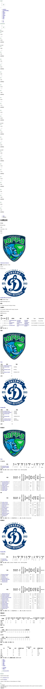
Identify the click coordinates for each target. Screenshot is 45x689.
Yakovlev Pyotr (4, 608)
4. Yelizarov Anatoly (6, 372)
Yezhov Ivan (4, 505)
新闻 (3, 11)
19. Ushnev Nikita (6, 366)
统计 (3, 18)
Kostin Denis (4, 558)
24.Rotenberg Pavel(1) (26, 325)
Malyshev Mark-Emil (5, 579)
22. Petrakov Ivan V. (6, 411)
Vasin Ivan (4, 576)
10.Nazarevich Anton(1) (11, 323)
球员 (3, 16)
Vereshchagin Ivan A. (5, 482)
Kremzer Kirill (4, 578)
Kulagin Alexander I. (5, 596)
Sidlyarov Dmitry (5, 605)
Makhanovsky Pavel (5, 513)
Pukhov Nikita (4, 602)
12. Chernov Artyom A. (7, 418)
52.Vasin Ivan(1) (12, 325)
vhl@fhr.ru (5, 679)
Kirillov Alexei (4, 485)
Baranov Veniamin (5, 574)
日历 (3, 14)
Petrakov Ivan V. (5, 601)
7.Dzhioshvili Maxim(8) (26, 323)
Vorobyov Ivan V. (5, 503)
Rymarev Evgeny (5, 514)
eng (3, 21)
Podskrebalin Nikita (5, 466)
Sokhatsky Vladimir (5, 467)
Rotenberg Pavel (5, 604)
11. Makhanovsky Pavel (7, 365)
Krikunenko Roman (5, 510)
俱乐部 (4, 15)
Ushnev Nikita (4, 490)
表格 (3, 17)
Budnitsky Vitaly (5, 575)
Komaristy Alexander (5, 594)
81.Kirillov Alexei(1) (26, 321)
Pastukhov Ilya (4, 487)
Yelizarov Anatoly (5, 484)
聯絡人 (7, 10)
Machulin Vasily (5, 580)
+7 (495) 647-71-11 (5, 677)
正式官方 (4, 9)
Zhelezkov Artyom (5, 507)
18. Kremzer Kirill (6, 413)
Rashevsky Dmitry (5, 603)
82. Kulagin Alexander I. (7, 412)
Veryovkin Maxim (5, 481)
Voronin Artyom (5, 504)
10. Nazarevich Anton (7, 420)
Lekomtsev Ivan (5, 486)
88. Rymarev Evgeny (6, 369)
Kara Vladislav (4, 508)
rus (3, 20)
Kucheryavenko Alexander (6, 597)
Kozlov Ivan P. (4, 509)
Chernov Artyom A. (5, 607)
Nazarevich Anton (5, 598)
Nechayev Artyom (5, 599)
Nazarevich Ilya (4, 581)
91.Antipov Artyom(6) (19, 321)
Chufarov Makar (5, 560)
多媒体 (4, 12)
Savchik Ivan (4, 515)
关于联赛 (4, 10)
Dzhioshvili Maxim (5, 593)
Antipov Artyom (5, 502)
